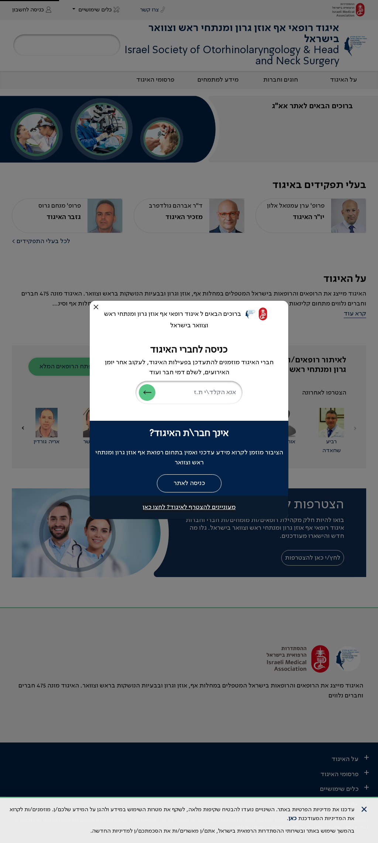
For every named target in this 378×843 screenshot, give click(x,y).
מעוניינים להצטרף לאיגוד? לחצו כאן (189, 507)
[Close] (96, 307)
